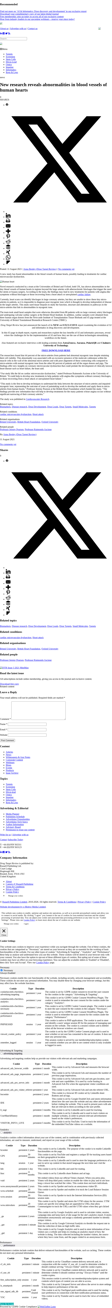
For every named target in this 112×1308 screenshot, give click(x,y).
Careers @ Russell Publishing (19, 884)
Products (10, 770)
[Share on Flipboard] (8, 264)
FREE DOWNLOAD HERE (56, 350)
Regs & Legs (12, 72)
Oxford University (49, 422)
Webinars (10, 762)
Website (3, 735)
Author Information (15, 824)
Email (3, 729)
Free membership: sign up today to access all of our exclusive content (32, 16)
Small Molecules (80, 406)
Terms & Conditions (15, 886)
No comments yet (66, 269)
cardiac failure (83, 294)
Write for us (5, 834)
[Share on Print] (8, 222)
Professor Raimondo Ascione (38, 429)
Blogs (8, 765)
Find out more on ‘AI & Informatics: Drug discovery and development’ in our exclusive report (43, 11)
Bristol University (8, 422)
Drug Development (37, 406)
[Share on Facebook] (7, 105)
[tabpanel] (56, 1012)
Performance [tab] (6, 1242)
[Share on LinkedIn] (8, 217)
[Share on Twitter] (59, 211)
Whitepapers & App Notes (18, 757)
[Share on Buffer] (8, 248)
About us (4, 28)
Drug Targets (65, 406)
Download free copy (9, 684)
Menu (4, 49)
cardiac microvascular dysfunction (15, 414)
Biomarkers (5, 406)
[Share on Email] (8, 227)
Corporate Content (14, 760)
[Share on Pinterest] (8, 238)
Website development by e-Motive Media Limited (23, 907)
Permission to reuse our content (20, 829)
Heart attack (38, 414)
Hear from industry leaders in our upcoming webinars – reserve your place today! (37, 19)
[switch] (1, 1053)
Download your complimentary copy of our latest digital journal (29, 14)
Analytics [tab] (4, 1129)
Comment (5, 719)
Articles (9, 752)
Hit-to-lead (11, 792)
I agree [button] (26, 924)
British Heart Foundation (28, 422)
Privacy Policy (12, 889)
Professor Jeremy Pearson (12, 429)
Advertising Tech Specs (17, 822)
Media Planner (12, 814)
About (9, 881)
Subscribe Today (15, 839)
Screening (10, 56)
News (8, 754)
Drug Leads (52, 406)
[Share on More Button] (8, 232)
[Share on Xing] (8, 253)
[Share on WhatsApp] (8, 259)
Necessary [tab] (4, 967)
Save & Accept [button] (7, 1304)
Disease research (19, 406)
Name (3, 724)
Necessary (8, 970)
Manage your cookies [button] (15, 896)
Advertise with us (18, 28)
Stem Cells (11, 59)
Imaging (9, 67)
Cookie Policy (12, 892)
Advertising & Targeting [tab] (11, 1050)
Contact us (32, 28)
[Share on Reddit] (8, 243)
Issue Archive (12, 773)
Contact (3, 839)
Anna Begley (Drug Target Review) (40, 269)
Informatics (11, 70)
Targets (9, 54)
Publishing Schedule (15, 816)
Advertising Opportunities (18, 819)
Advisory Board (13, 827)
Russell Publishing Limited (14, 902)
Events (9, 767)
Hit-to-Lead (11, 62)
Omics (9, 64)
